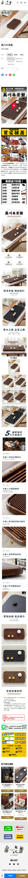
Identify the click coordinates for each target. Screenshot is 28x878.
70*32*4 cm (11, 61)
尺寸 (2, 58)
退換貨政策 (4, 870)
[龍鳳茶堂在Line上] (18, 865)
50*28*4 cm (11, 59)
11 (16, 41)
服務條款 (15, 870)
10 (14, 41)
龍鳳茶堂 (24, 870)
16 (24, 41)
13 (19, 41)
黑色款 (16, 55)
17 (25, 41)
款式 (2, 54)
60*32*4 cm (19, 59)
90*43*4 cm (11, 64)
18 (27, 41)
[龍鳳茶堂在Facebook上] (10, 865)
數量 (2, 68)
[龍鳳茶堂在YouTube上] (14, 865)
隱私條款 (10, 870)
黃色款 (10, 55)
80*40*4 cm (19, 61)
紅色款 (21, 55)
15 (22, 41)
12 (17, 41)
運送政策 (19, 870)
